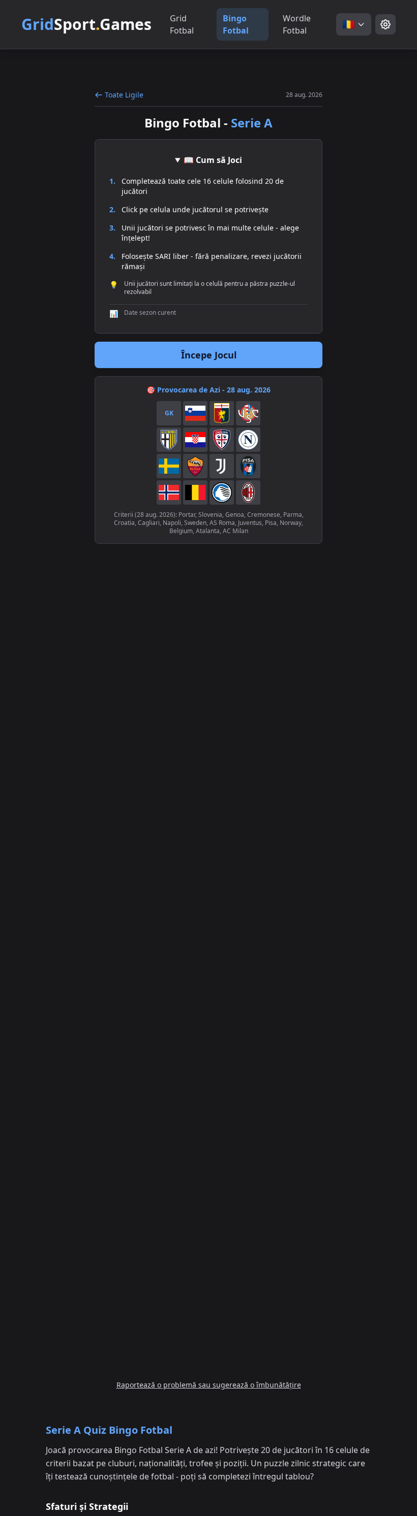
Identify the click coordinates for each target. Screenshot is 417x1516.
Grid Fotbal (182, 24)
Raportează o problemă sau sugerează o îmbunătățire (208, 1385)
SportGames (86, 24)
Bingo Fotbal (236, 24)
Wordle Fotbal (297, 24)
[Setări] (385, 24)
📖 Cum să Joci (213, 160)
